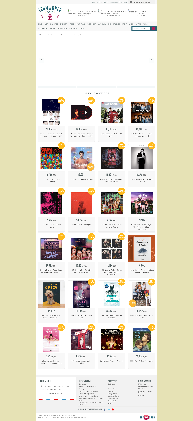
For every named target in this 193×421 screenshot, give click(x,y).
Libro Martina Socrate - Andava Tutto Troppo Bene (51, 362)
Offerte (52, 29)
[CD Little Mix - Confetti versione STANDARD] (81, 248)
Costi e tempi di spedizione (88, 391)
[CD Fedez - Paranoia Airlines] (81, 157)
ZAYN (82, 29)
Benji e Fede (54, 24)
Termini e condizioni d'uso (88, 386)
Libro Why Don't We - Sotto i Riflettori (141, 316)
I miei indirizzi (143, 389)
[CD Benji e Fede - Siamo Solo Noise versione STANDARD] (111, 248)
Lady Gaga (102, 24)
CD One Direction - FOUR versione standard (141, 135)
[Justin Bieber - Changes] (81, 203)
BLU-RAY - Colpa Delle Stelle (141, 361)
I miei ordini (142, 384)
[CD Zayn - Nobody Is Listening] (51, 157)
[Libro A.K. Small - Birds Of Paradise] (111, 294)
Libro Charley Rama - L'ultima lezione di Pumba (142, 271)
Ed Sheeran (64, 24)
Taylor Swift (73, 29)
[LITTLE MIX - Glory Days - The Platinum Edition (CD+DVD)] (141, 203)
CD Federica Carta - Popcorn (111, 361)
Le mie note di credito (146, 386)
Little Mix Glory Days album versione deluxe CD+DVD (51, 271)
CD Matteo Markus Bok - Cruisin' (81, 362)
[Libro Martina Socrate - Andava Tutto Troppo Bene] (51, 339)
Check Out (95, 2)
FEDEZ (72, 24)
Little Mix (116, 24)
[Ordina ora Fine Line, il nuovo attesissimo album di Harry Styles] (96, 59)
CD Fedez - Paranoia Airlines (81, 179)
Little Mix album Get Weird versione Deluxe (111, 225)
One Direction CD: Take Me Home (112, 135)
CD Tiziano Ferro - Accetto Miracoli (141, 180)
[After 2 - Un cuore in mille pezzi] (81, 294)
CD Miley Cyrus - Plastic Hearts (51, 225)
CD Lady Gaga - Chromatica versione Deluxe (111, 180)
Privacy (81, 389)
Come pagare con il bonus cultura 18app (91, 403)
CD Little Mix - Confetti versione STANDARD (81, 271)
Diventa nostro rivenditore (88, 396)
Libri (109, 24)
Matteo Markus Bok (143, 24)
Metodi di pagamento (86, 394)
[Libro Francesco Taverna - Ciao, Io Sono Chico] (51, 294)
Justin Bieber (91, 24)
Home (40, 24)
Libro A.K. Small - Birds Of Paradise (111, 316)
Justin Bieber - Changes (81, 224)
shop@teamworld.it (55, 393)
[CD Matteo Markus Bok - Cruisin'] (81, 339)
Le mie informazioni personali (145, 392)
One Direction (62, 29)
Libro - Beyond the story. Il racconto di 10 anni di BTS (51, 135)
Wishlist (103, 2)
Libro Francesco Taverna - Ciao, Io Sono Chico (51, 316)
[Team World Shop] (51, 12)
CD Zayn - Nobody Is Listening (51, 180)
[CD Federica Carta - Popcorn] (111, 339)
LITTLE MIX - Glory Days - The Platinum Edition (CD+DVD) (141, 226)
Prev (41, 60)
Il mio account (114, 2)
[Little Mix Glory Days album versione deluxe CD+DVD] (51, 248)
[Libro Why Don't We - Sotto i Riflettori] (141, 294)
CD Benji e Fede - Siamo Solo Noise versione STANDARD (112, 272)
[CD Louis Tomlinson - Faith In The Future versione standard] (81, 112)
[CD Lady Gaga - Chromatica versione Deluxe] (111, 157)
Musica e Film (43, 29)
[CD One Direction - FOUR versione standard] (141, 112)
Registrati (124, 2)
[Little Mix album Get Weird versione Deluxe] (111, 203)
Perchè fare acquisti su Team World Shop (91, 399)
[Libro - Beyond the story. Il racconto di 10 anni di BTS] (51, 112)
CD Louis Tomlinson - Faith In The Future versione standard (81, 135)
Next (151, 60)
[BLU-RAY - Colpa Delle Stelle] (141, 339)
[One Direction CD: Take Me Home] (111, 112)
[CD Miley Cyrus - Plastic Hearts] (51, 203)
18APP (46, 24)
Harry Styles (80, 24)
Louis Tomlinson (128, 24)
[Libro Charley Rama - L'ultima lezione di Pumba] (141, 248)
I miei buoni (142, 395)
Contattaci (82, 384)
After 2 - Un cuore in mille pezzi (81, 316)
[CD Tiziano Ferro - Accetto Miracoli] (141, 157)
